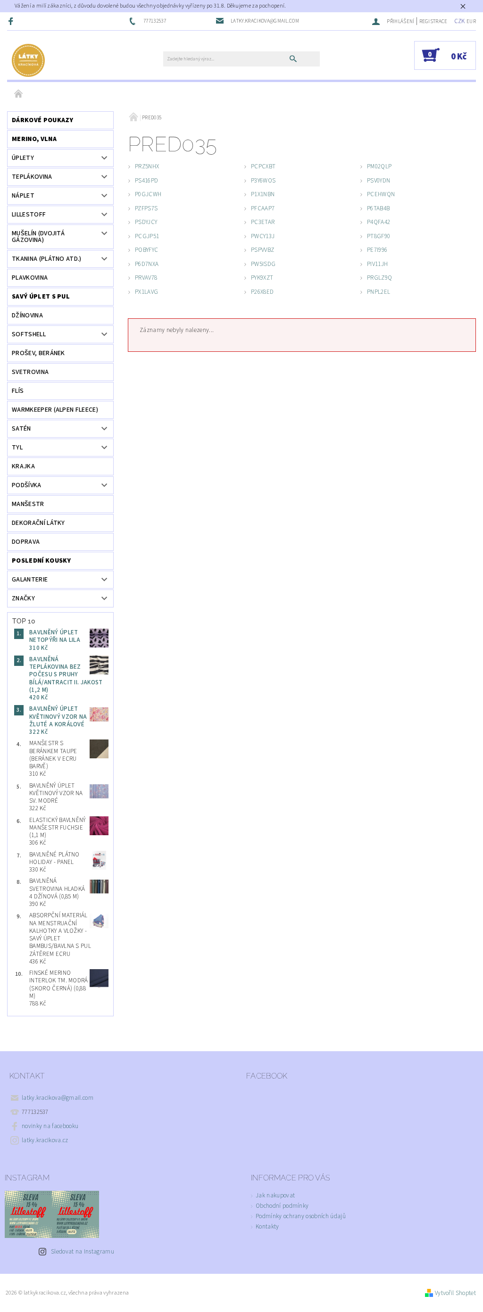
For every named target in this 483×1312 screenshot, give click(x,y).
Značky (23, 598)
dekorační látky (38, 523)
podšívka (27, 485)
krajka (23, 466)
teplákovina (32, 177)
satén (21, 428)
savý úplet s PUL (41, 296)
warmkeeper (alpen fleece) (55, 410)
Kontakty (267, 1226)
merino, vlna (34, 139)
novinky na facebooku (50, 1126)
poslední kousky (41, 560)
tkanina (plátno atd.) (47, 259)
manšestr (28, 504)
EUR (471, 21)
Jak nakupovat (275, 1195)
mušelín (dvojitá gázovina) (38, 237)
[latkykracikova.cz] (28, 60)
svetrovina (30, 372)
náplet (23, 195)
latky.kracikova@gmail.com (57, 1098)
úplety (23, 158)
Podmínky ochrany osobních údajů (301, 1216)
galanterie (30, 579)
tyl (17, 447)
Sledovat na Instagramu (82, 1251)
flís (18, 391)
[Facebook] (12, 21)
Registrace (433, 21)
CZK (459, 21)
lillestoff (29, 214)
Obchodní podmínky (282, 1206)
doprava (26, 542)
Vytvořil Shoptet (455, 1293)
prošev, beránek (38, 353)
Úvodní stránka (19, 94)
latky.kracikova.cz (45, 1140)
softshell (29, 334)
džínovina (27, 315)
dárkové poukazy (43, 120)
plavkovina (30, 277)
